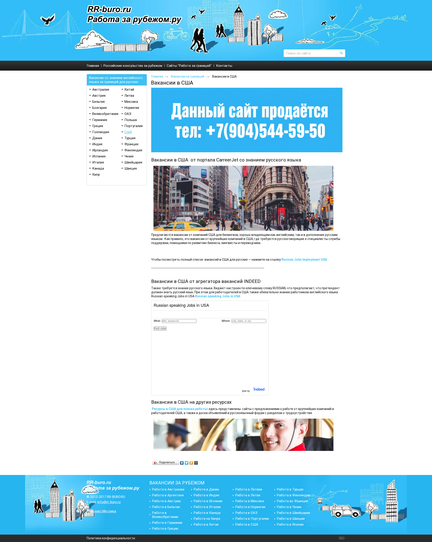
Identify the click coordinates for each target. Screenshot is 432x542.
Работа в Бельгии (166, 507)
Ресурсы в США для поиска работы (179, 409)
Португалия (133, 126)
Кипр (96, 174)
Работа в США (246, 524)
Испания (99, 156)
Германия (99, 120)
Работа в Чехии (289, 507)
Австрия (99, 96)
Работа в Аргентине (168, 495)
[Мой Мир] (196, 463)
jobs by (246, 390)
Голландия (100, 132)
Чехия (128, 156)
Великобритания (105, 114)
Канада (98, 168)
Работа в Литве (247, 495)
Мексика (131, 102)
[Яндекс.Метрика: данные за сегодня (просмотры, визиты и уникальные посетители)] (101, 511)
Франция (131, 144)
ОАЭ (127, 114)
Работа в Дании (206, 489)
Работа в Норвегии (250, 507)
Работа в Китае (206, 524)
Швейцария (133, 162)
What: (157, 321)
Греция (97, 126)
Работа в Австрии (166, 501)
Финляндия (133, 150)
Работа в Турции (290, 489)
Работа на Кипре (207, 519)
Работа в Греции (165, 528)
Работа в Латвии (248, 489)
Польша (130, 120)
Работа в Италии (207, 507)
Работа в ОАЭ (246, 513)
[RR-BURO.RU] (134, 15)
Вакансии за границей (187, 76)
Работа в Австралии (168, 489)
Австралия (100, 89)
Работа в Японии (290, 524)
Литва (129, 96)
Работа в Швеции (291, 519)
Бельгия (98, 102)
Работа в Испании (208, 501)
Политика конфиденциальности (111, 538)
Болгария (99, 108)
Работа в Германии (167, 523)
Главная (157, 76)
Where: (226, 321)
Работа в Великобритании (165, 515)
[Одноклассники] (191, 463)
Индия (97, 144)
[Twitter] (186, 463)
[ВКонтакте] (182, 463)
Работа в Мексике (249, 501)
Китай (129, 89)
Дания (97, 138)
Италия (98, 162)
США (128, 132)
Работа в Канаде (207, 513)
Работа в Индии (206, 495)
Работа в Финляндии (293, 495)
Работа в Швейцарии (293, 513)
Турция (129, 138)
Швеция (130, 168)
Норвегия (131, 108)
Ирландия (100, 150)
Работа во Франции (292, 501)
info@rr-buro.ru (109, 502)
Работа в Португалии (252, 519)
